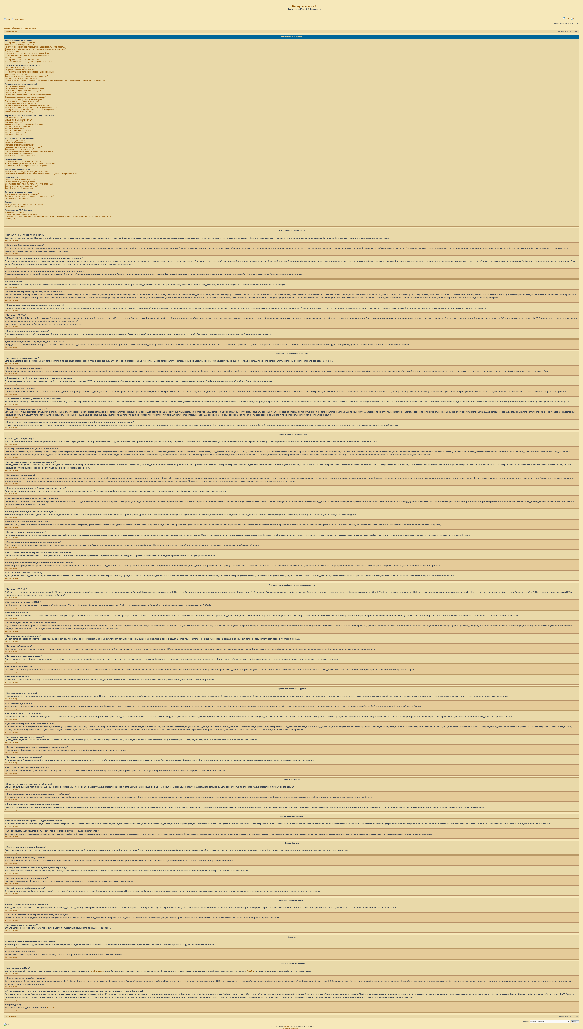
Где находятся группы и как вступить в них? (23, 147)
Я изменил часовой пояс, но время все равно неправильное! (31, 72)
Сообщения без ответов (13, 28)
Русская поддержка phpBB (291, 1028)
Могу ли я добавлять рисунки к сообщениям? (24, 124)
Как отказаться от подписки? (17, 198)
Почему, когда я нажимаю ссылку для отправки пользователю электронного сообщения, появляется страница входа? (55, 80)
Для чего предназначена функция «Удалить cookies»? (28, 62)
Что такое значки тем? (14, 135)
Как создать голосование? (16, 93)
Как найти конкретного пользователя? (21, 186)
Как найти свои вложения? (16, 206)
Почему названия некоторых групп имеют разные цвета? (29, 151)
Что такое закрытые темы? (16, 133)
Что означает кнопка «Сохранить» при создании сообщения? (31, 108)
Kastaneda (52, 1007)
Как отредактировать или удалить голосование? (25, 97)
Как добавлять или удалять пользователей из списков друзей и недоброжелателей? (41, 174)
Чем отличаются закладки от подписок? (22, 194)
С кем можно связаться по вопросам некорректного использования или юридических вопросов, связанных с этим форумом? (58, 217)
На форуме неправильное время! (19, 70)
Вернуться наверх (11, 240)
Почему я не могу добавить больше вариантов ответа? (28, 95)
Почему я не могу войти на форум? (20, 43)
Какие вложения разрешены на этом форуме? (25, 204)
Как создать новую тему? (15, 86)
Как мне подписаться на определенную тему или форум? (29, 196)
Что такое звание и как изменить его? (21, 78)
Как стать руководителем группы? (19, 149)
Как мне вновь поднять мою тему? (19, 112)
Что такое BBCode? (13, 118)
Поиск (576, 19)
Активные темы (30, 28)
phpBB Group (97, 971)
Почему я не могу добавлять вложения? (22, 101)
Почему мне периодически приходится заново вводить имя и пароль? (35, 47)
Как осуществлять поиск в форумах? (20, 180)
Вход (8, 19)
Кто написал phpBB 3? (14, 212)
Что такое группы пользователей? (19, 145)
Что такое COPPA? (13, 57)
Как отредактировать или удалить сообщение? (25, 88)
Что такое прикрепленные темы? (19, 130)
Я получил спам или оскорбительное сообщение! (26, 166)
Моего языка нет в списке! (16, 74)
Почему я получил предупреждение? (21, 103)
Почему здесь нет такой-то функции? (21, 214)
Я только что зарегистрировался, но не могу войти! (27, 53)
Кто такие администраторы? (17, 141)
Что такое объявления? (15, 128)
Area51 (250, 971)
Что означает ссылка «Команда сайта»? (22, 156)
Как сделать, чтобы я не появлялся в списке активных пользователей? (35, 49)
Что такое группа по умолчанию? (19, 153)
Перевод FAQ (10, 219)
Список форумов (11, 31)
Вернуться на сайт (304, 6)
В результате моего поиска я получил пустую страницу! (29, 184)
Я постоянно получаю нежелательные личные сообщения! (30, 164)
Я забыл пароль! (12, 51)
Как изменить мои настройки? (18, 68)
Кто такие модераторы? (15, 143)
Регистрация (18, 19)
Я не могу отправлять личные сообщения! (23, 161)
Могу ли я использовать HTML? (18, 120)
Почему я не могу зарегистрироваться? (22, 60)
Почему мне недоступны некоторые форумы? (24, 99)
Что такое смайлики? (14, 122)
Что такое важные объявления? (18, 126)
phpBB (286, 1026)
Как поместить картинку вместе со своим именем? (26, 76)
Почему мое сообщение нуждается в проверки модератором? (31, 110)
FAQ (567, 19)
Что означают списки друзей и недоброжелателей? (27, 172)
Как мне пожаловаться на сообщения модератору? (27, 105)
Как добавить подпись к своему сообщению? (24, 91)
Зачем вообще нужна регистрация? (20, 45)
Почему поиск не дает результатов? (20, 182)
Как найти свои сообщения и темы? (20, 188)
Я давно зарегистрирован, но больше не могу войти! (27, 55)
